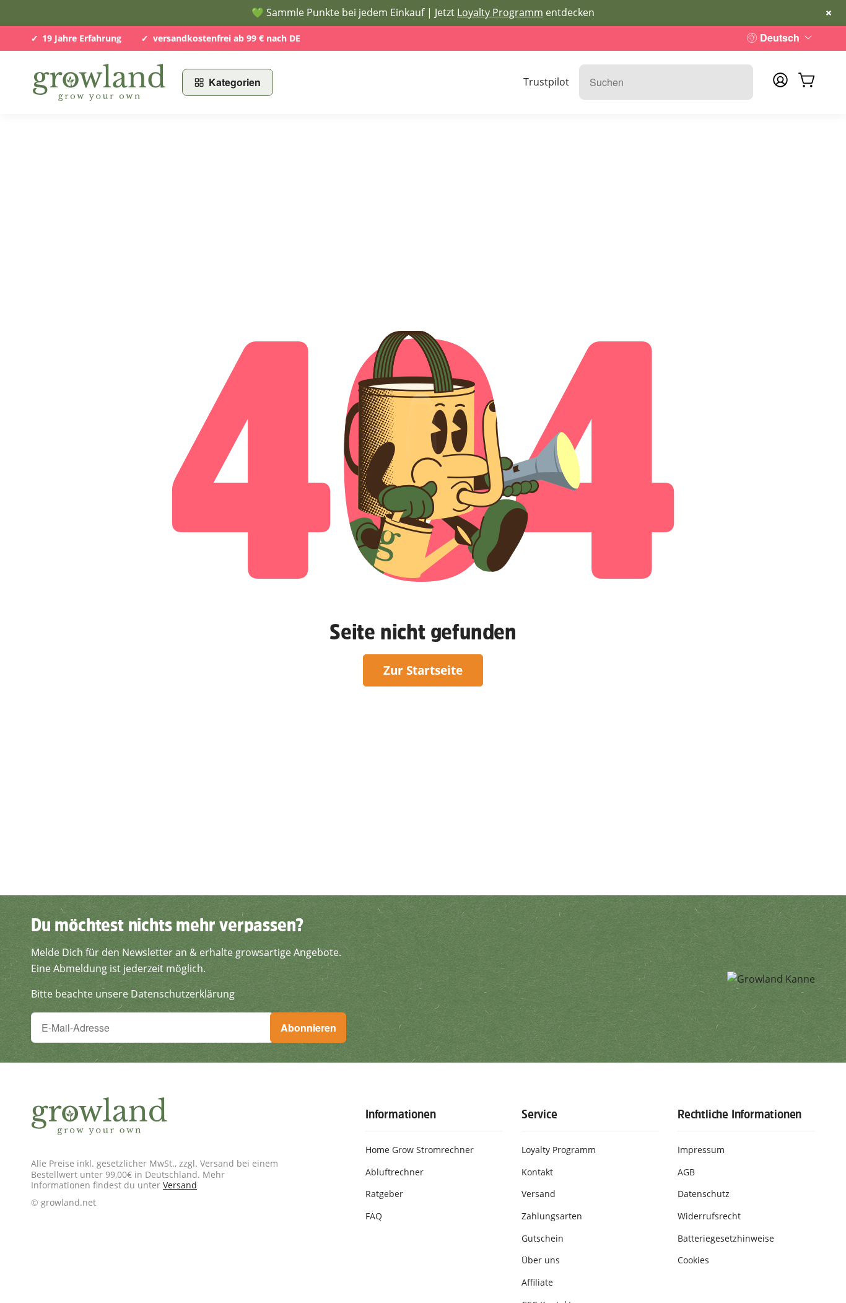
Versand (180, 1185)
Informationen (400, 1114)
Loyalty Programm (500, 12)
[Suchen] (737, 82)
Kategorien (235, 82)
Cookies (693, 1260)
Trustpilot (546, 82)
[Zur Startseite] (99, 82)
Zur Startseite (423, 670)
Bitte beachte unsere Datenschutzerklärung (133, 994)
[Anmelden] (780, 83)
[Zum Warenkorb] (806, 82)
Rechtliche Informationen (739, 1114)
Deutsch (780, 37)
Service (539, 1114)
